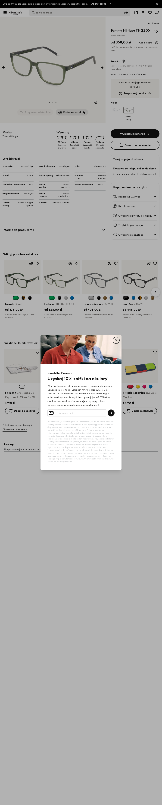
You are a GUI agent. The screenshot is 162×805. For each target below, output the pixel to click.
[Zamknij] (116, 340)
